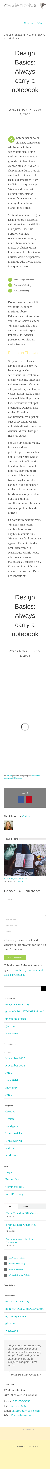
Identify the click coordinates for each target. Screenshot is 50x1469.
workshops (12, 1155)
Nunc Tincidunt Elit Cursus (22, 1213)
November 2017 (15, 1058)
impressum (25, 1429)
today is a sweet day (17, 1004)
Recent (25, 1207)
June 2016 (11, 1080)
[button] (25, 1258)
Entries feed (12, 1179)
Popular (11, 1207)
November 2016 (15, 1065)
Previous (29, 23)
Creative (10, 1111)
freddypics (11, 1126)
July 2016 (11, 1072)
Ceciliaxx (9, 776)
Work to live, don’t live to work (16, 879)
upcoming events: (16, 1018)
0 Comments (18, 778)
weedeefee (11, 1033)
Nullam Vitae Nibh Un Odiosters (19, 1241)
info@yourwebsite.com (26, 1410)
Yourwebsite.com (21, 1415)
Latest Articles (35, 776)
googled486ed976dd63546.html (24, 1011)
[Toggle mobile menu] (45, 10)
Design (9, 1118)
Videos (9, 1148)
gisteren (10, 1026)
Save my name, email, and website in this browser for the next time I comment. (25, 945)
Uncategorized (8, 778)
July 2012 (11, 1094)
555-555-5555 (21, 1401)
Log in (9, 1172)
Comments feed (14, 1186)
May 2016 (11, 1087)
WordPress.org (14, 1194)
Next (40, 23)
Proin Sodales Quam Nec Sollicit (21, 1226)
